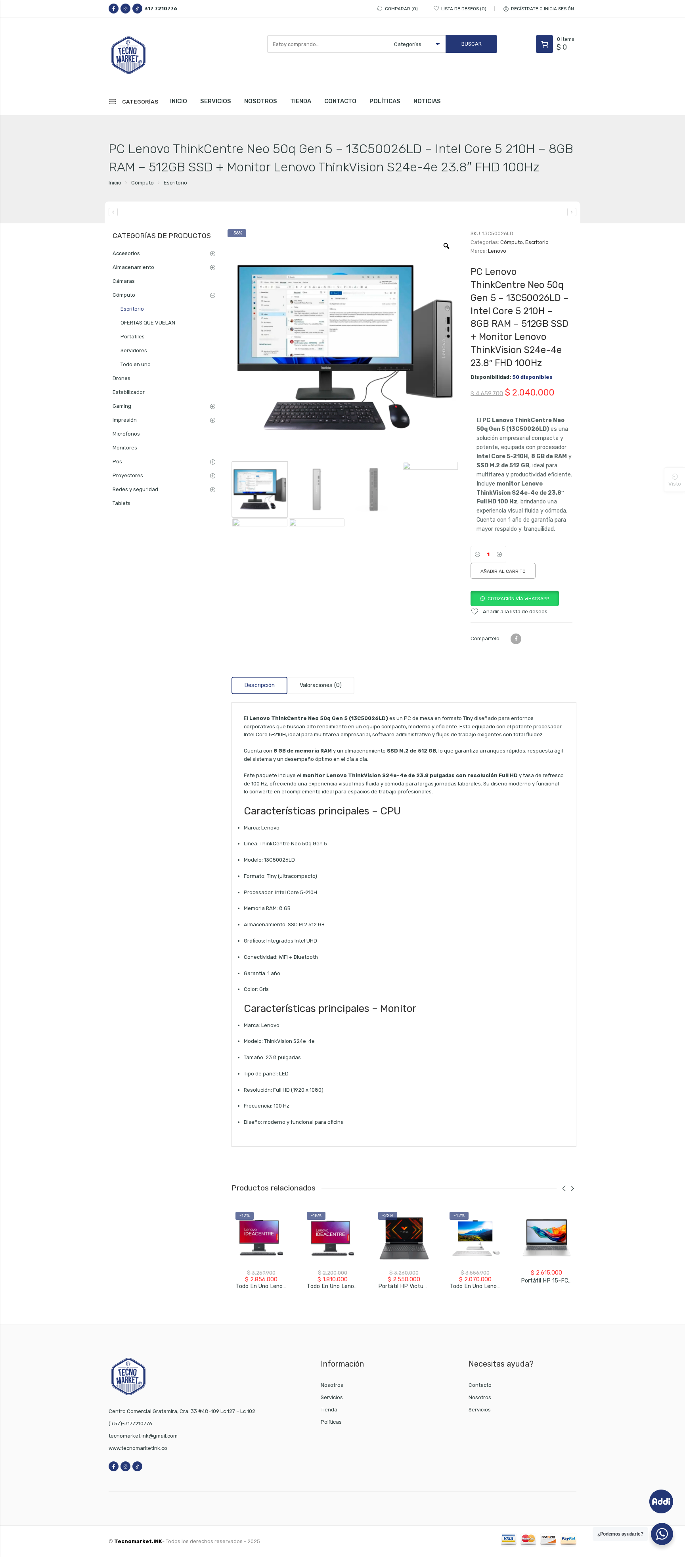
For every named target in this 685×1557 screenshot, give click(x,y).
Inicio (115, 183)
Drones (121, 378)
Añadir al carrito (503, 571)
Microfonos (126, 434)
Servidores (134, 350)
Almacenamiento (133, 267)
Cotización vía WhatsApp (518, 598)
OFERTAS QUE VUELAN (148, 323)
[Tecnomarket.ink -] (144, 55)
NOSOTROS (260, 101)
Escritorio (175, 183)
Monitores (125, 448)
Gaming (122, 406)
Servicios (332, 1397)
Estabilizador (129, 392)
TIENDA (300, 101)
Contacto (480, 1385)
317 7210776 (160, 9)
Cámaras (124, 281)
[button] (515, 598)
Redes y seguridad (135, 489)
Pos (117, 462)
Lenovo (497, 251)
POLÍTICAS (384, 101)
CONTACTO (340, 101)
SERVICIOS (215, 101)
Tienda (329, 1410)
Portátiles (133, 337)
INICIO (178, 101)
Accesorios (126, 253)
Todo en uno (136, 364)
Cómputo (142, 183)
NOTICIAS (427, 101)
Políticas (331, 1422)
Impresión (125, 420)
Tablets (121, 503)
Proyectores (128, 475)
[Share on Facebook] (516, 639)
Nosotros (332, 1385)
